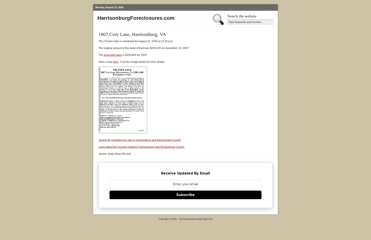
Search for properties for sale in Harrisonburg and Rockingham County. (140, 140)
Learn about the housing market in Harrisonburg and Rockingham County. (142, 146)
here (115, 61)
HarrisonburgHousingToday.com (196, 219)
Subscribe (185, 195)
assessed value (113, 55)
